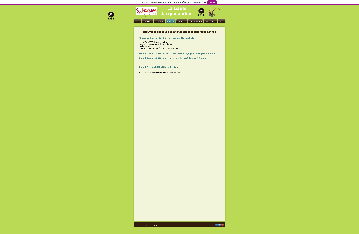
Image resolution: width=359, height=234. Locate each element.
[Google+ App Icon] (222, 225)
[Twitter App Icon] (219, 225)
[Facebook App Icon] (216, 225)
